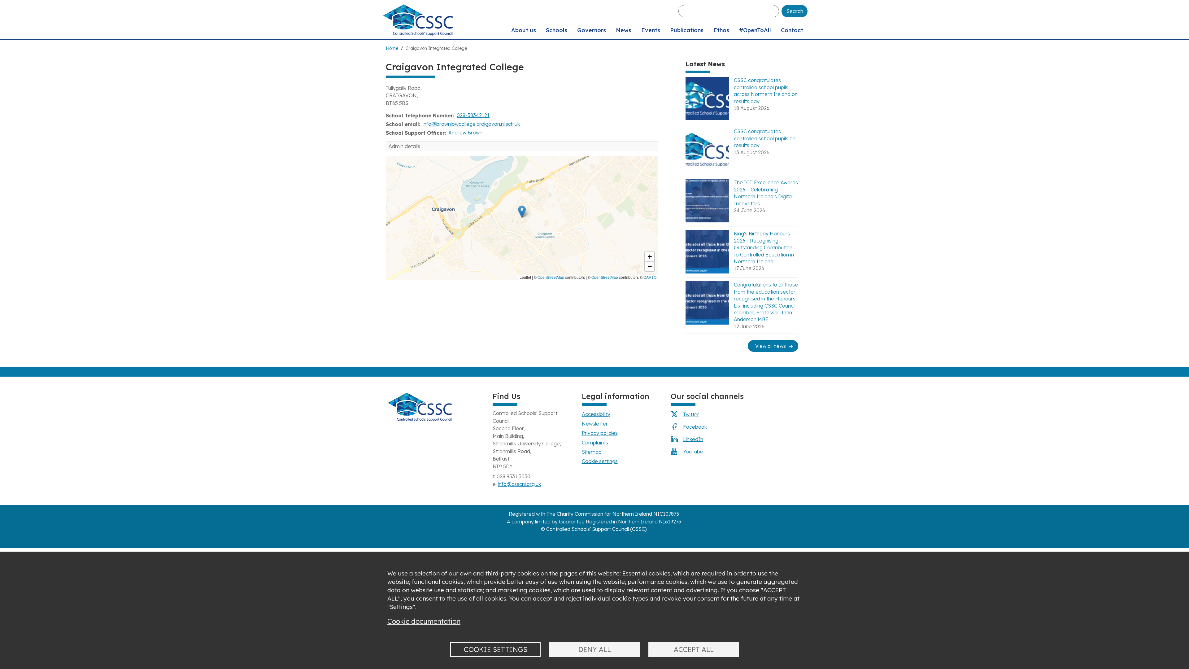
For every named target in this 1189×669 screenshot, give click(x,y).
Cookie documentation (423, 621)
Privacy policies (600, 433)
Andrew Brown (465, 132)
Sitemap (592, 452)
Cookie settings (600, 461)
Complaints (595, 442)
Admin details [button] (404, 146)
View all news (770, 346)
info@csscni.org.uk (519, 484)
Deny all (594, 649)
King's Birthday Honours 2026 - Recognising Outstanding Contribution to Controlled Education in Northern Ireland (764, 247)
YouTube (693, 451)
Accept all (694, 649)
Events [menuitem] (650, 30)
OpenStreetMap (551, 277)
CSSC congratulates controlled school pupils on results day (764, 138)
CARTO (649, 277)
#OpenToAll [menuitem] (755, 30)
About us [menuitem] (523, 30)
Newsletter (595, 424)
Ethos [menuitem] (721, 30)
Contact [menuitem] (792, 30)
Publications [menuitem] (686, 30)
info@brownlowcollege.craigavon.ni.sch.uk (471, 124)
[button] (522, 211)
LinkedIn (693, 439)
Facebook (695, 427)
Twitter (691, 414)
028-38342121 (473, 115)
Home (392, 48)
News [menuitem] (623, 30)
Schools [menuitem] (556, 30)
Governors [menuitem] (591, 30)
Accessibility (596, 414)
